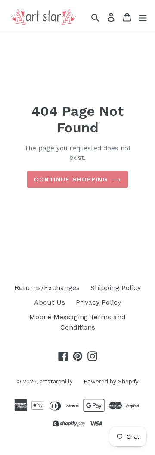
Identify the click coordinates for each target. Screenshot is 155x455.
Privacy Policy (98, 302)
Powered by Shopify (111, 381)
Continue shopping (71, 179)
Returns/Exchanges (47, 288)
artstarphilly (56, 381)
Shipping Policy (115, 288)
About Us (49, 302)
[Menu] (143, 16)
